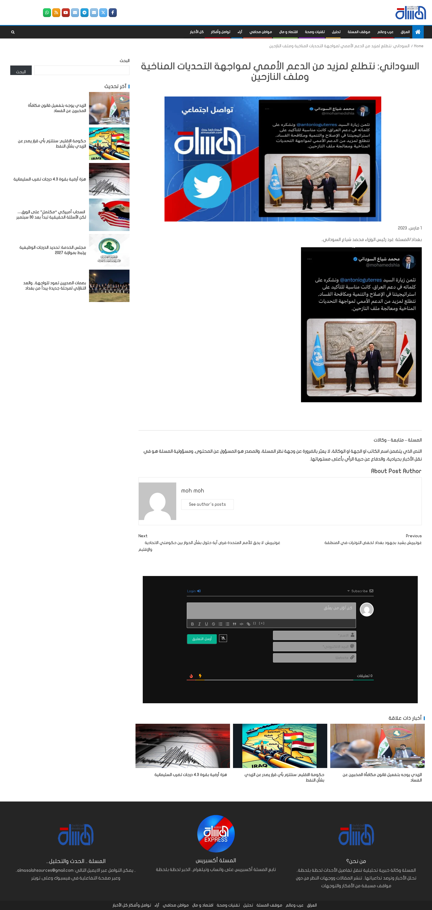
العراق (405, 32)
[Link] (248, 624)
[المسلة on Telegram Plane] (84, 12)
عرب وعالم (386, 32)
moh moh (192, 491)
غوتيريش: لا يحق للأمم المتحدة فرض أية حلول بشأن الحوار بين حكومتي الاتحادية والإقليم (209, 543)
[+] (262, 623)
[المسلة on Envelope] (94, 12)
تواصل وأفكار (220, 32)
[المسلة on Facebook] (113, 12)
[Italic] (199, 624)
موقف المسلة (359, 32)
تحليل (336, 32)
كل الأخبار (197, 32)
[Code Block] (241, 624)
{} (254, 623)
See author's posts (207, 504)
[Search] (13, 32)
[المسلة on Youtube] (66, 12)
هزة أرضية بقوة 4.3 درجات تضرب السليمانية (190, 775)
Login (191, 591)
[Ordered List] (220, 624)
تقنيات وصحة (315, 32)
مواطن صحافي (261, 32)
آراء (240, 32)
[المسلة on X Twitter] (103, 12)
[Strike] (213, 624)
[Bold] (192, 624)
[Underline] (206, 624)
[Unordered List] (227, 624)
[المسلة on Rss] (56, 12)
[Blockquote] (234, 624)
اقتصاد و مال (288, 32)
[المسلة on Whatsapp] (47, 12)
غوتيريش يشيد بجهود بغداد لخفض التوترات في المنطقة (373, 539)
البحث (125, 61)
